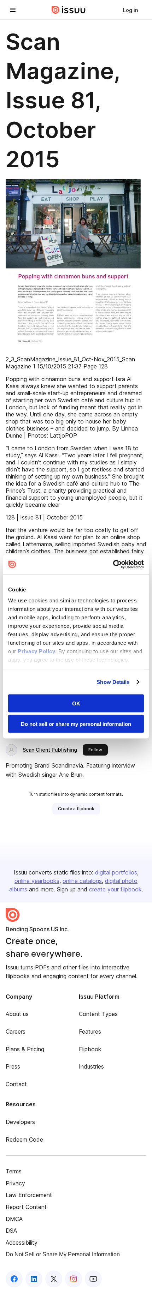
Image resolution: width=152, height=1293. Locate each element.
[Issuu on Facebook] (14, 1278)
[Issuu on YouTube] (93, 1278)
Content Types (98, 1013)
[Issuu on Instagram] (73, 1278)
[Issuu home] (68, 10)
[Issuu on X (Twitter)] (53, 1278)
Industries (91, 1066)
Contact (16, 1084)
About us (17, 1013)
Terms (14, 1171)
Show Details (113, 682)
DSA (11, 1230)
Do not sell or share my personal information (76, 724)
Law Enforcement (29, 1194)
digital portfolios (116, 872)
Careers (15, 1031)
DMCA (14, 1218)
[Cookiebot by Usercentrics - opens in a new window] (113, 564)
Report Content (26, 1206)
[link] (130, 10)
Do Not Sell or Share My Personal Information (63, 1254)
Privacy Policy (36, 651)
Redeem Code (24, 1139)
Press (13, 1066)
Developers (20, 1121)
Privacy (15, 1183)
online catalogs (82, 880)
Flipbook (90, 1049)
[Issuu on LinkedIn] (33, 1278)
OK (76, 703)
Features (90, 1031)
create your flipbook (115, 889)
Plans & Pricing (25, 1049)
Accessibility (21, 1242)
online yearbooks (36, 880)
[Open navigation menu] (13, 10)
